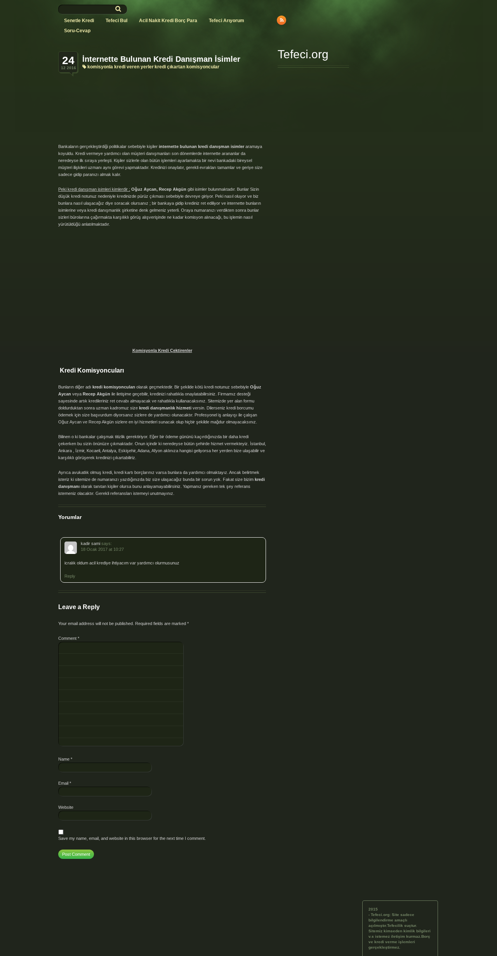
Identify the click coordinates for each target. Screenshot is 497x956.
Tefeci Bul (116, 20)
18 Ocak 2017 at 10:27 (102, 549)
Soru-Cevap (77, 30)
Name (65, 759)
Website (65, 807)
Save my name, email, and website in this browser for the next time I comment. (132, 838)
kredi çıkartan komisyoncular (187, 67)
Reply (69, 576)
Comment (68, 638)
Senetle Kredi (79, 20)
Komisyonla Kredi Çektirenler (162, 350)
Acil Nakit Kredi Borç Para (168, 20)
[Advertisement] (164, 96)
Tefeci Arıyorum (226, 20)
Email (64, 783)
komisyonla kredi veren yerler (120, 67)
